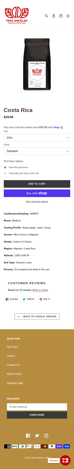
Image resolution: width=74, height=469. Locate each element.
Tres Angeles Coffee (40, 458)
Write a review (40, 290)
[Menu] (68, 15)
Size (6, 131)
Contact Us (13, 364)
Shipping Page (15, 383)
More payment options (37, 201)
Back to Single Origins (40, 316)
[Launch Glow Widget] (65, 460)
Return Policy (14, 373)
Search (11, 355)
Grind (6, 144)
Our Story (12, 346)
